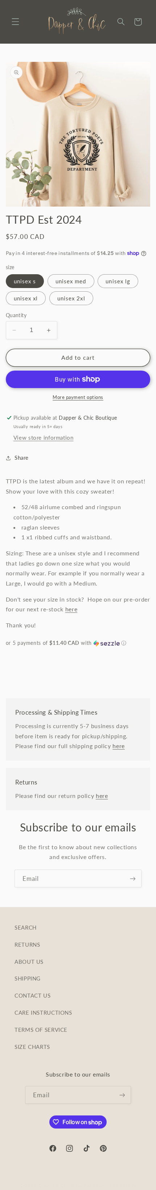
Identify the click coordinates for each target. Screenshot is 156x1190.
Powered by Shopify (114, 1185)
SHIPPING (28, 978)
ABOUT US (29, 961)
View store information (43, 437)
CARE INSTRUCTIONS (43, 1012)
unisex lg (118, 281)
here (71, 609)
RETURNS (27, 944)
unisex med (71, 281)
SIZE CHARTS (32, 1046)
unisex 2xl (71, 298)
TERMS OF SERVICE (41, 1029)
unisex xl (26, 298)
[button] (15, 21)
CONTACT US (32, 995)
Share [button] (22, 457)
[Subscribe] (132, 878)
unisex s (25, 281)
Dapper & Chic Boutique (65, 1185)
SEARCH (26, 927)
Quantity (16, 315)
